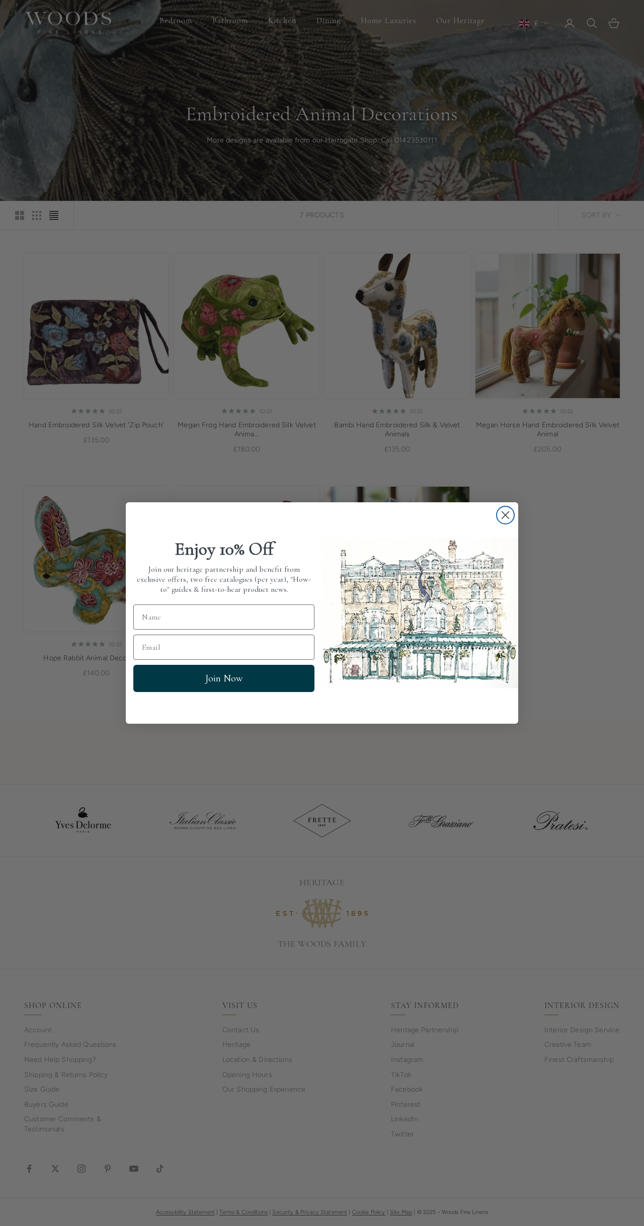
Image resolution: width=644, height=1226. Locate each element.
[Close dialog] (505, 515)
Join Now (224, 678)
